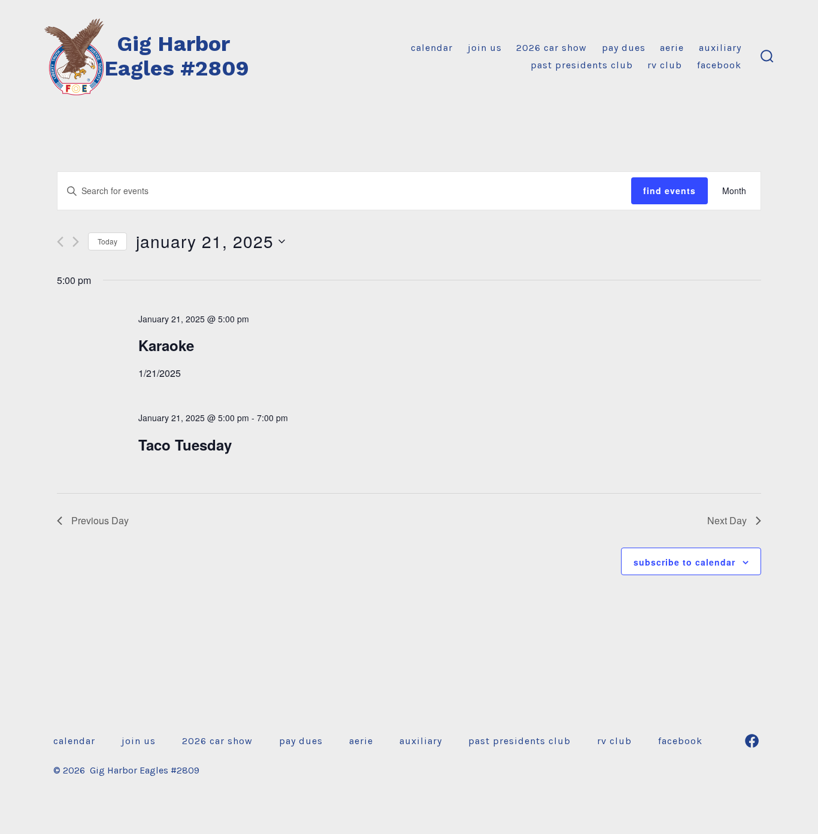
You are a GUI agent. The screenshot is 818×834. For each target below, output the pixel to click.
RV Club (664, 65)
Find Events (669, 191)
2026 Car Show (551, 47)
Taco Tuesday (185, 444)
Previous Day (100, 520)
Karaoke (166, 345)
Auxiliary (720, 47)
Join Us (485, 47)
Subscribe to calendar (684, 562)
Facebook (719, 65)
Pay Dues (624, 47)
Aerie (672, 47)
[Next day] (75, 241)
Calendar (432, 47)
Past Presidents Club (582, 65)
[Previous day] (60, 241)
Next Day (727, 520)
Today (107, 241)
